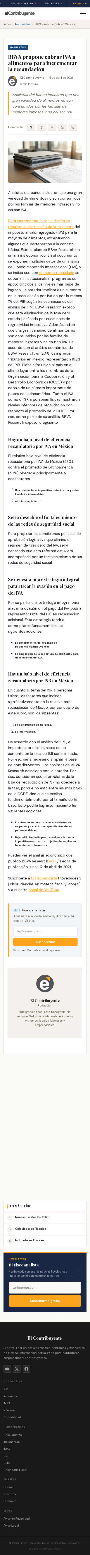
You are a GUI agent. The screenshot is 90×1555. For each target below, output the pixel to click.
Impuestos (22, 24)
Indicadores (11, 1442)
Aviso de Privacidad (16, 1518)
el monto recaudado (56, 272)
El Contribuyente (32, 78)
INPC (6, 1449)
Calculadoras (12, 1435)
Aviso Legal (11, 1525)
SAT (6, 1389)
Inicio (7, 24)
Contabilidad (12, 1417)
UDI (5, 1456)
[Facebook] (26, 1369)
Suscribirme (45, 942)
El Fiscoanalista (44, 878)
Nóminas (9, 1410)
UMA (6, 1463)
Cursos (8, 1487)
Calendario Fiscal (15, 1470)
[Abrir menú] (83, 13)
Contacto (10, 1501)
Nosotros (9, 1494)
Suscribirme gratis (45, 1301)
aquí (52, 861)
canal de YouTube (44, 889)
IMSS (6, 1403)
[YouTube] (7, 1369)
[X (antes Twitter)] (17, 1369)
